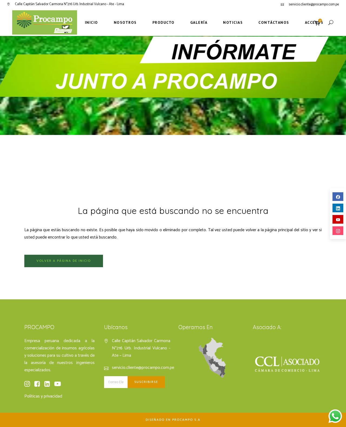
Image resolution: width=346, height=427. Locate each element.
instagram (337, 230)
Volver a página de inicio (63, 260)
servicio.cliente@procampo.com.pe (314, 4)
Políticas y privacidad (43, 396)
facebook (337, 196)
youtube (337, 219)
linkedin (337, 208)
